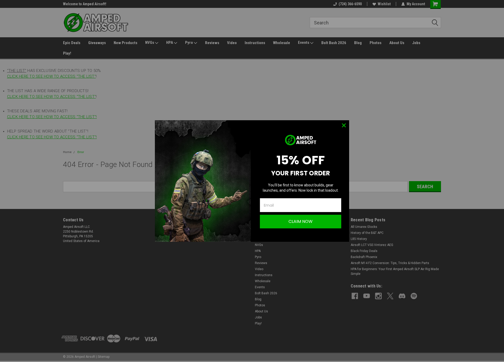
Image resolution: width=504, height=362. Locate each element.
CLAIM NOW (300, 221)
